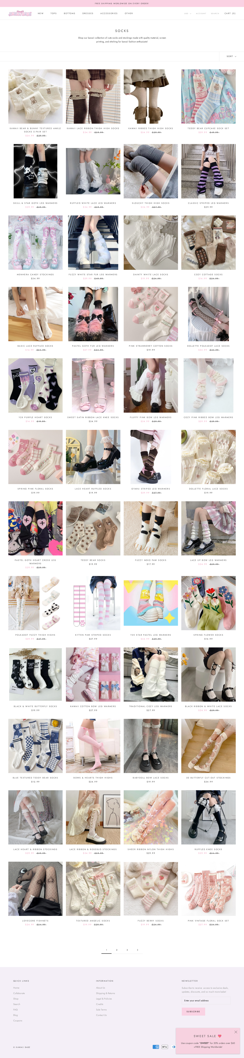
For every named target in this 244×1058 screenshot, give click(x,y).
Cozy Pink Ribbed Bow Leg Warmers (208, 417)
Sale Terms (101, 1009)
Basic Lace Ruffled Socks (35, 345)
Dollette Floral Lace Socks (208, 488)
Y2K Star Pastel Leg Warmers (150, 634)
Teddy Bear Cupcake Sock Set (208, 128)
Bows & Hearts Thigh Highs (93, 777)
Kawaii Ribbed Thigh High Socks (150, 128)
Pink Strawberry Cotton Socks (151, 345)
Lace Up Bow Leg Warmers (208, 560)
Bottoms (70, 13)
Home (16, 987)
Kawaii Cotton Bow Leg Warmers (93, 706)
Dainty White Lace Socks (150, 274)
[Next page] (137, 950)
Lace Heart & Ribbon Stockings (35, 849)
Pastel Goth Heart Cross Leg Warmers (35, 562)
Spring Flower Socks (208, 634)
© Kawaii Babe (22, 1047)
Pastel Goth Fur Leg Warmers (93, 345)
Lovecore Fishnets (35, 920)
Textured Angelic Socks (93, 920)
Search (215, 13)
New (41, 13)
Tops (54, 13)
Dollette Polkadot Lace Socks (208, 345)
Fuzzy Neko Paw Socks (150, 560)
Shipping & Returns (105, 993)
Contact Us (101, 1015)
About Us (100, 987)
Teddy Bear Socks (93, 560)
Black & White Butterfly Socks (35, 706)
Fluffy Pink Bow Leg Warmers (151, 417)
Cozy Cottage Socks (208, 274)
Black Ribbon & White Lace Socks (208, 706)
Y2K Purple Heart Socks (35, 417)
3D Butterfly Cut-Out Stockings (208, 777)
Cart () (230, 13)
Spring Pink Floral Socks (35, 488)
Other (129, 13)
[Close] (235, 1031)
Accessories (109, 13)
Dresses (88, 13)
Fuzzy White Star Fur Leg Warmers (93, 274)
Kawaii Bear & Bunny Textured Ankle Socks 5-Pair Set (35, 130)
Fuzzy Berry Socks (151, 920)
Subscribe (193, 1011)
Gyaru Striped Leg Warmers (150, 488)
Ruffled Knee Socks (208, 849)
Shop (15, 998)
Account (201, 13)
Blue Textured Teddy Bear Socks (35, 777)
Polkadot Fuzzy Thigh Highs (35, 634)
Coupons (17, 1020)
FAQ (15, 1009)
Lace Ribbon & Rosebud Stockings (93, 849)
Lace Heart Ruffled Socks (93, 488)
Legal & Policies (104, 998)
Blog (15, 1015)
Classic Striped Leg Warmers (208, 203)
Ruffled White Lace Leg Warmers (93, 203)
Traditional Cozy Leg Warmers (150, 706)
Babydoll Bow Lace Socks (151, 777)
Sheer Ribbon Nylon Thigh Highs (151, 849)
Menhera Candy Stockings (35, 274)
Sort (230, 56)
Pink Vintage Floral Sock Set (208, 920)
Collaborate (19, 993)
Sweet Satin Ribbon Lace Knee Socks (93, 417)
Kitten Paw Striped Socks (93, 634)
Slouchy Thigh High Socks (151, 203)
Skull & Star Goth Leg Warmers (35, 203)
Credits (99, 1004)
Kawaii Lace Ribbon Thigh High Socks (93, 128)
